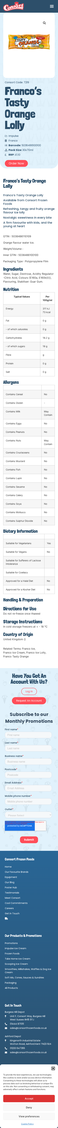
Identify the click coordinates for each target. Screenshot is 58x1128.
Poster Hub (11, 887)
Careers (9, 908)
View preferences (29, 1116)
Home (8, 866)
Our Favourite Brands (16, 872)
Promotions (11, 943)
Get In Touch (12, 913)
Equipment (11, 877)
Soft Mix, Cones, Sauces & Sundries (24, 977)
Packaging (10, 982)
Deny (29, 1107)
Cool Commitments (16, 903)
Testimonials (12, 892)
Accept (29, 1098)
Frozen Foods (12, 953)
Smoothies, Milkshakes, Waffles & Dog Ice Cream (28, 971)
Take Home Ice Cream (17, 958)
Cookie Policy (27, 1124)
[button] (53, 1068)
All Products (11, 988)
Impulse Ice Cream (15, 948)
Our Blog (9, 882)
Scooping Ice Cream (16, 964)
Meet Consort (12, 898)
